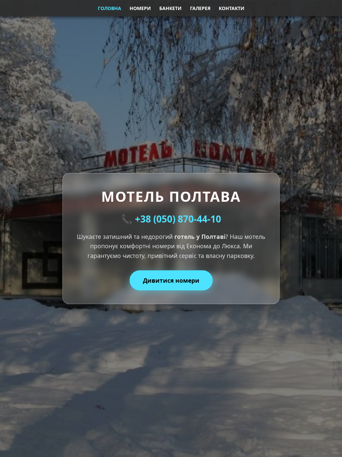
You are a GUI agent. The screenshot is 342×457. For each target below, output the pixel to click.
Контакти (231, 8)
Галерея (200, 8)
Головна (109, 8)
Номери (140, 8)
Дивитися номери (171, 280)
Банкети (170, 8)
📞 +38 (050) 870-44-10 (171, 218)
